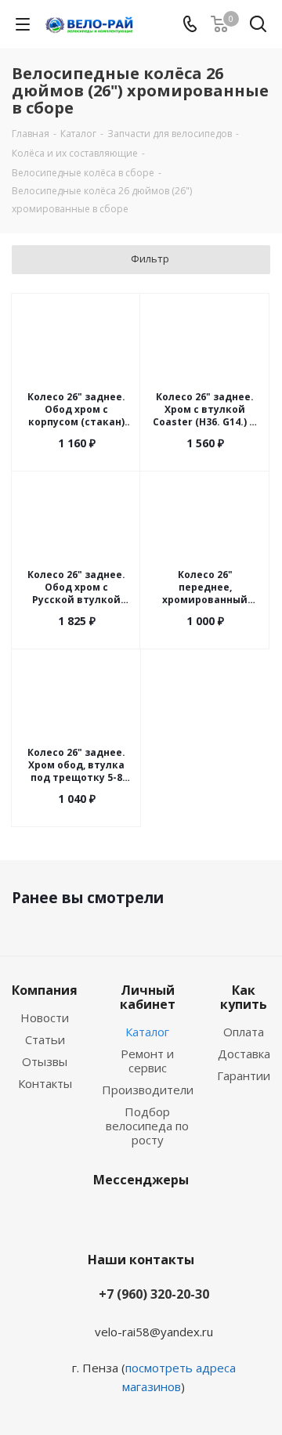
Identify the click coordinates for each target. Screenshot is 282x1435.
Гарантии (243, 1075)
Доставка (244, 1053)
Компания (45, 990)
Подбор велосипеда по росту (147, 1126)
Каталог (147, 1031)
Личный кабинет (147, 997)
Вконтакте (117, 1216)
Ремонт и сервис (147, 1060)
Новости (44, 1017)
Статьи (45, 1039)
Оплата (243, 1031)
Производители (147, 1089)
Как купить (243, 997)
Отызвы (44, 1061)
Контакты (45, 1083)
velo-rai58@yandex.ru (154, 1331)
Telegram (156, 1216)
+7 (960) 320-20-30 (154, 1294)
